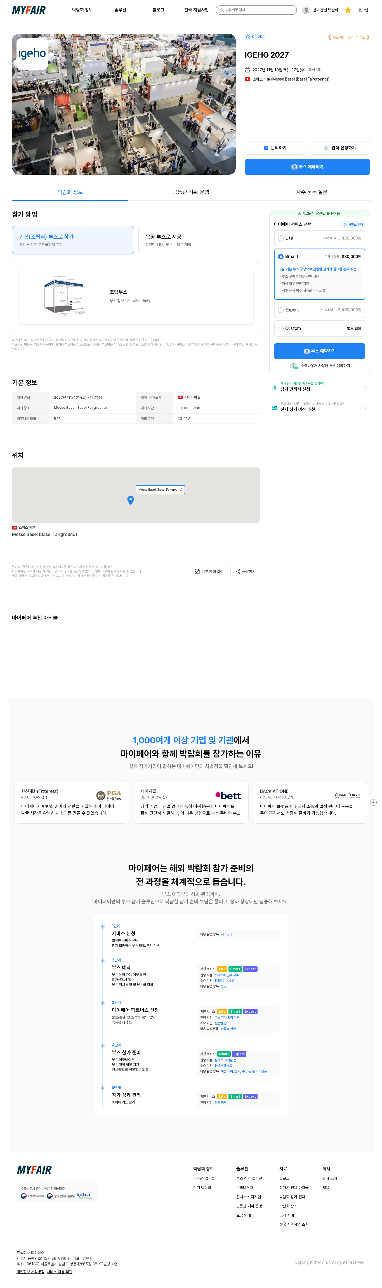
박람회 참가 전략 (292, 1197)
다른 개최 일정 (212, 571)
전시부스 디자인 (248, 1197)
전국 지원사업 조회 (293, 1224)
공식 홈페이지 (55, 567)
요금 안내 (243, 1215)
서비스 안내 (355, 224)
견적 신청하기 (343, 147)
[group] (136, 240)
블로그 (284, 1178)
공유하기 (249, 571)
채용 (325, 1187)
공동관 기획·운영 (249, 1206)
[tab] (70, 192)
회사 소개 (329, 1178)
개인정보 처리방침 (30, 1272)
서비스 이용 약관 (59, 1272)
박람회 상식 (288, 1206)
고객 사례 (286, 1215)
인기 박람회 (202, 1187)
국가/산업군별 (204, 1178)
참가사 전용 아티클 (293, 1187)
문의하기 (279, 147)
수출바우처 (244, 1187)
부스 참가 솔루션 (249, 1178)
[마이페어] (34, 1170)
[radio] (73, 240)
